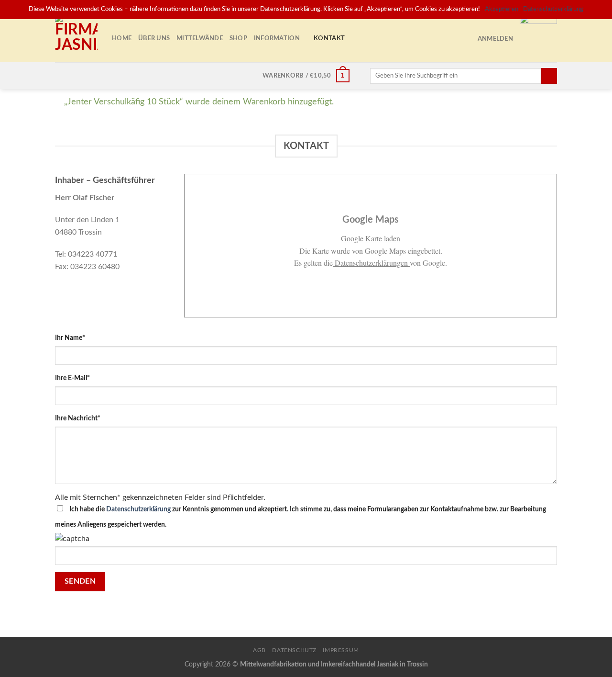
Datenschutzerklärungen (371, 263)
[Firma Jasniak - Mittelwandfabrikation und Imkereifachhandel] (76, 38)
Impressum (341, 650)
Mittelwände (199, 38)
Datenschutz (294, 650)
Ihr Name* (70, 337)
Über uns (154, 38)
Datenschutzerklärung (138, 509)
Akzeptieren (501, 9)
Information (277, 38)
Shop (238, 38)
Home (121, 38)
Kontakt (329, 38)
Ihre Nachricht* (77, 418)
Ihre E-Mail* (72, 378)
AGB (259, 650)
